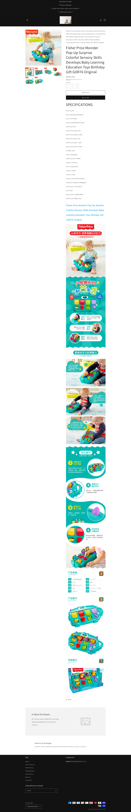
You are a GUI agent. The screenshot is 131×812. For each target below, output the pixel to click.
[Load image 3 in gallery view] (48, 72)
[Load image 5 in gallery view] (29, 81)
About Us (28, 777)
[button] (27, 20)
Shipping (68, 79)
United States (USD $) (32, 806)
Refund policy (29, 767)
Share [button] (69, 699)
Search (27, 761)
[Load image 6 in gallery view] (39, 81)
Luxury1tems (94, 809)
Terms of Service (30, 764)
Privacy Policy (29, 774)
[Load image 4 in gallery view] (57, 72)
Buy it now (85, 97)
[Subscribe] (55, 791)
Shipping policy (29, 771)
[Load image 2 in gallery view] (39, 72)
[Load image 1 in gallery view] (29, 72)
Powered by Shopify (101, 809)
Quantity (68, 82)
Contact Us (28, 780)
